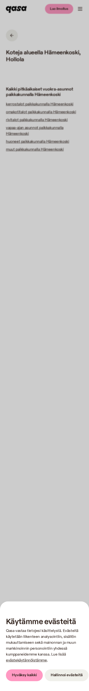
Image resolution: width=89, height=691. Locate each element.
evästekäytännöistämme (26, 660)
